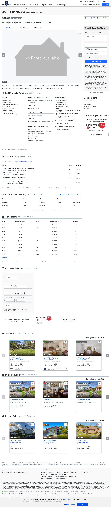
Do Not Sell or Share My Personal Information (54, 474)
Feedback (43, 472)
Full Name (88, 43)
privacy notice (66, 499)
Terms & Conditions (46, 476)
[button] (105, 4)
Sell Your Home (34, 5)
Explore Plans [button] (82, 491)
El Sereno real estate (89, 464)
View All (4, 257)
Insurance (8, 297)
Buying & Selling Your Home (87, 1)
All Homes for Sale (7, 472)
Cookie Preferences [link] (59, 478)
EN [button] (108, 1)
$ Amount (20, 283)
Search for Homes (20, 5)
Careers (104, 1)
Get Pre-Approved (96, 134)
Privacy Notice (99, 88)
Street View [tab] (39, 28)
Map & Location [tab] (24, 28)
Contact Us (52, 472)
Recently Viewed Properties (91, 4)
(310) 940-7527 (51, 369)
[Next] (107, 355)
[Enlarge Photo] (79, 32)
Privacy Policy (73, 472)
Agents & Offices (47, 5)
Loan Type (16, 290)
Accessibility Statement (60, 476)
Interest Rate (7, 290)
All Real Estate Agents (20, 472)
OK (82, 504)
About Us (98, 1)
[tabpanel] (42, 56)
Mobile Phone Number (92, 53)
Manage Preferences (69, 504)
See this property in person (93, 58)
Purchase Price (7, 275)
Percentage (7, 283)
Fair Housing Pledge (46, 478)
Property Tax (19, 297)
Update (8, 305)
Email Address (89, 48)
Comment (91, 36)
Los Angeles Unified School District (22, 162)
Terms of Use (91, 88)
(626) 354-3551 (18, 369)
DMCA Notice (72, 476)
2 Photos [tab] (10, 28)
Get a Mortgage (61, 5)
